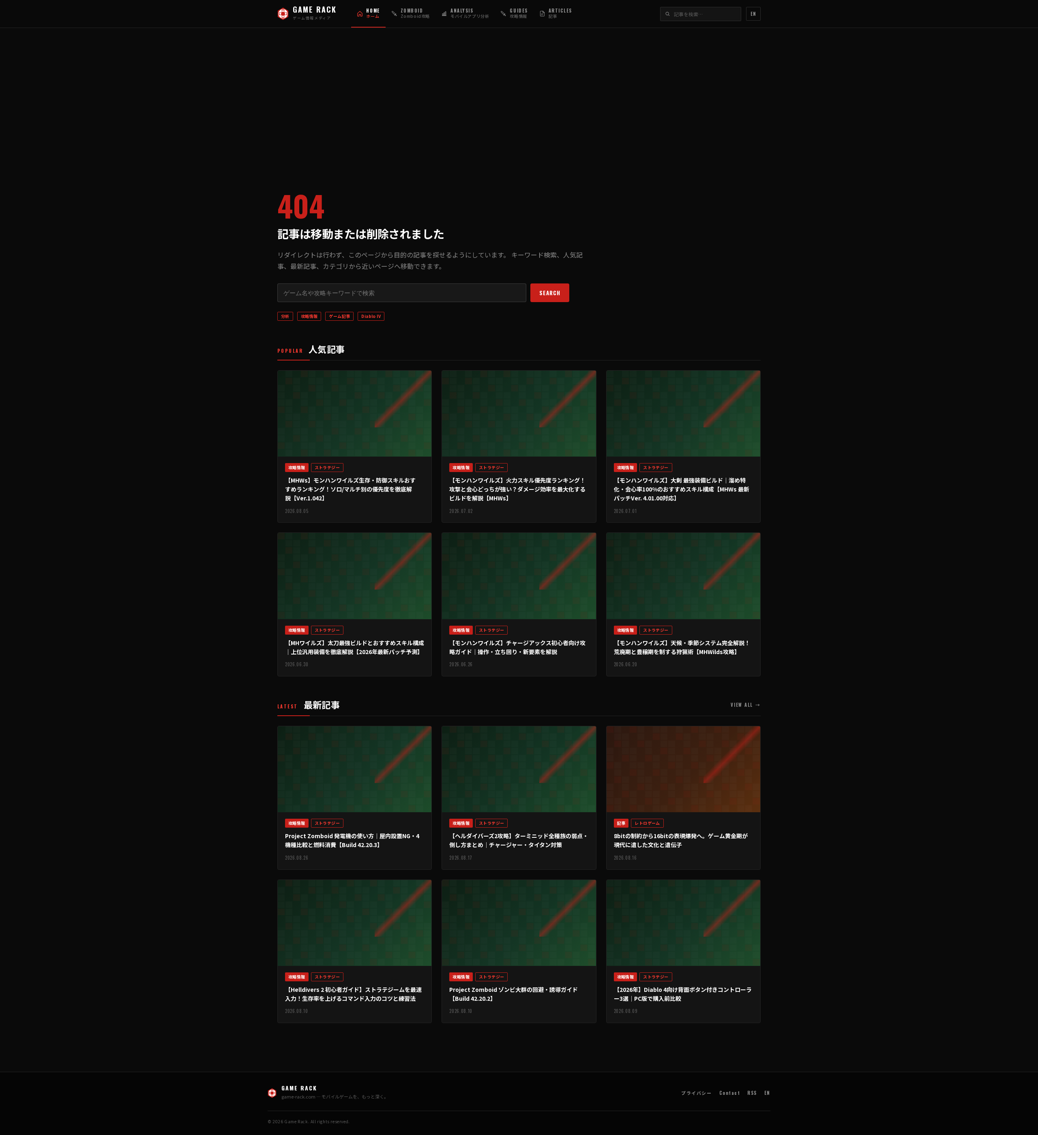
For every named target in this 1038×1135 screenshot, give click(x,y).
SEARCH (549, 293)
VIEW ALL (746, 705)
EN (753, 14)
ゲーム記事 (339, 316)
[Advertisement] (519, 102)
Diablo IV (371, 316)
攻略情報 (309, 316)
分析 (285, 316)
